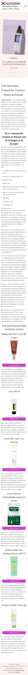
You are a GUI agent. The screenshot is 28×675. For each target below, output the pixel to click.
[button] (7, 72)
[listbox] (14, 45)
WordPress (17, 672)
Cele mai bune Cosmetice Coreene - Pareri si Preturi (14, 666)
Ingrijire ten (14, 58)
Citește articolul (14, 68)
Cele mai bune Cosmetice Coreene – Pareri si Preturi (10, 7)
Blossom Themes (20, 670)
